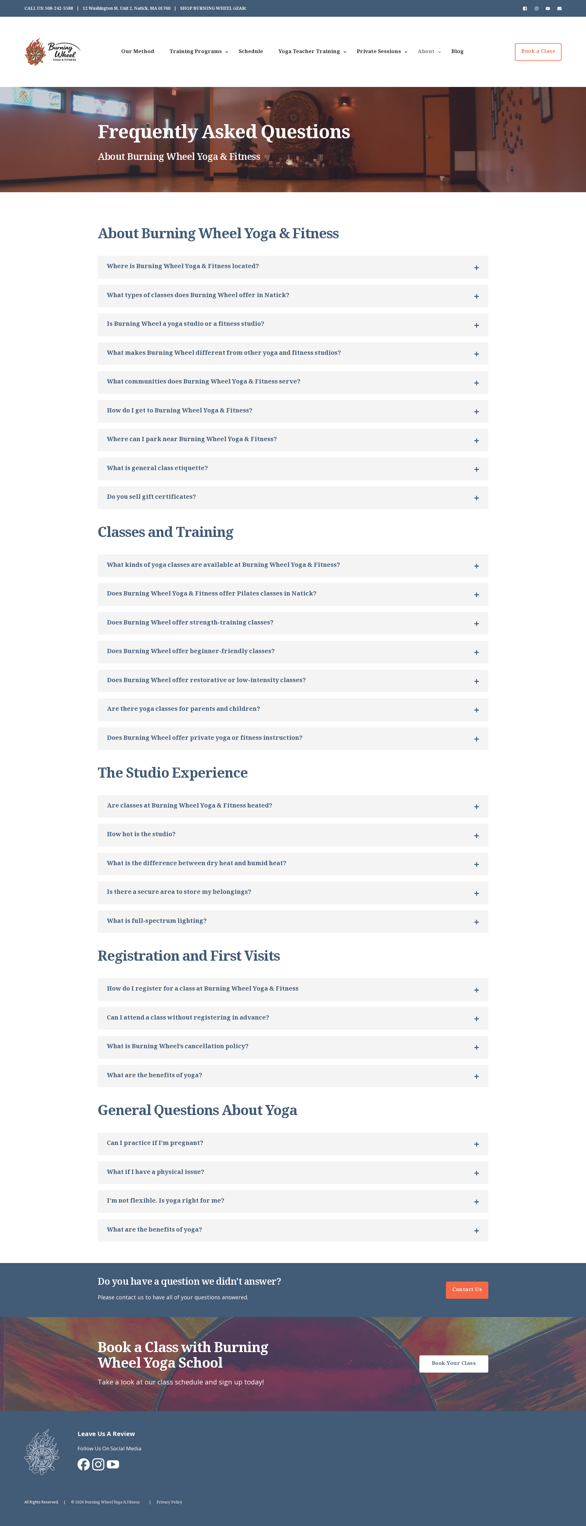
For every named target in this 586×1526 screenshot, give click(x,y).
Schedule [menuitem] (251, 52)
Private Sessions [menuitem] (379, 52)
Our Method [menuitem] (137, 52)
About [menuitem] (426, 52)
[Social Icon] (526, 8)
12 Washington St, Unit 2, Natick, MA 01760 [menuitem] (126, 9)
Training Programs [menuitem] (195, 52)
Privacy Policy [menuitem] (169, 1503)
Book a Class (538, 52)
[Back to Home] (52, 62)
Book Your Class (454, 1364)
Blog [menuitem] (457, 52)
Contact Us (467, 1290)
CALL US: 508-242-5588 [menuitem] (48, 9)
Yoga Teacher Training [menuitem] (309, 52)
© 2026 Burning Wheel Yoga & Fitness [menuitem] (105, 1503)
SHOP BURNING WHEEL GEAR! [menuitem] (213, 9)
